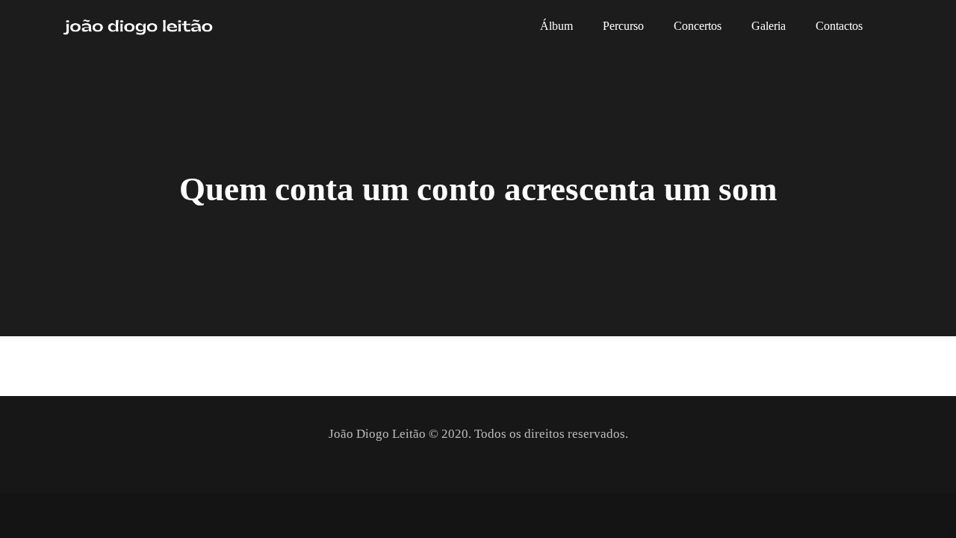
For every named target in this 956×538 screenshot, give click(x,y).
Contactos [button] (839, 26)
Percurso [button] (623, 26)
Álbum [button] (556, 26)
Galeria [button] (768, 26)
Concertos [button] (697, 26)
